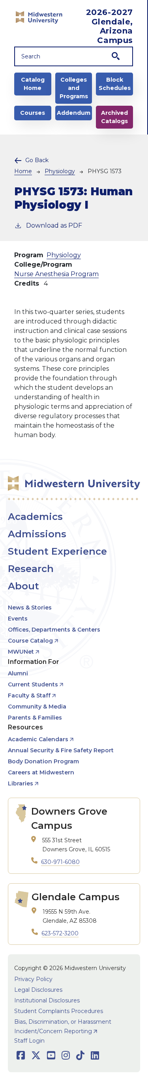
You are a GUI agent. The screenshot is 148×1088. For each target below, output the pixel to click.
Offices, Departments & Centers (54, 629)
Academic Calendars (38, 739)
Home (23, 171)
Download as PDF (54, 225)
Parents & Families (35, 717)
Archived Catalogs (114, 117)
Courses (32, 112)
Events (18, 618)
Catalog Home (33, 84)
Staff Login (29, 1040)
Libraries (20, 783)
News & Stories (30, 607)
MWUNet (21, 651)
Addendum (73, 112)
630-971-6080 (60, 862)
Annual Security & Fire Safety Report (61, 750)
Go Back (37, 160)
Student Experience (57, 551)
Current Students (33, 684)
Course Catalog (30, 640)
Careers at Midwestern (41, 772)
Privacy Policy (33, 979)
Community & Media (37, 706)
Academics (35, 516)
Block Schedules (115, 84)
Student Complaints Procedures (58, 1011)
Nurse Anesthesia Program (56, 274)
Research (31, 568)
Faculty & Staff (29, 695)
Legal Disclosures (38, 989)
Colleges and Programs (74, 88)
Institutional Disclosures (47, 1000)
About (23, 586)
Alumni (18, 673)
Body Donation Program (43, 761)
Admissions (37, 534)
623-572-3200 (60, 933)
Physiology (60, 171)
